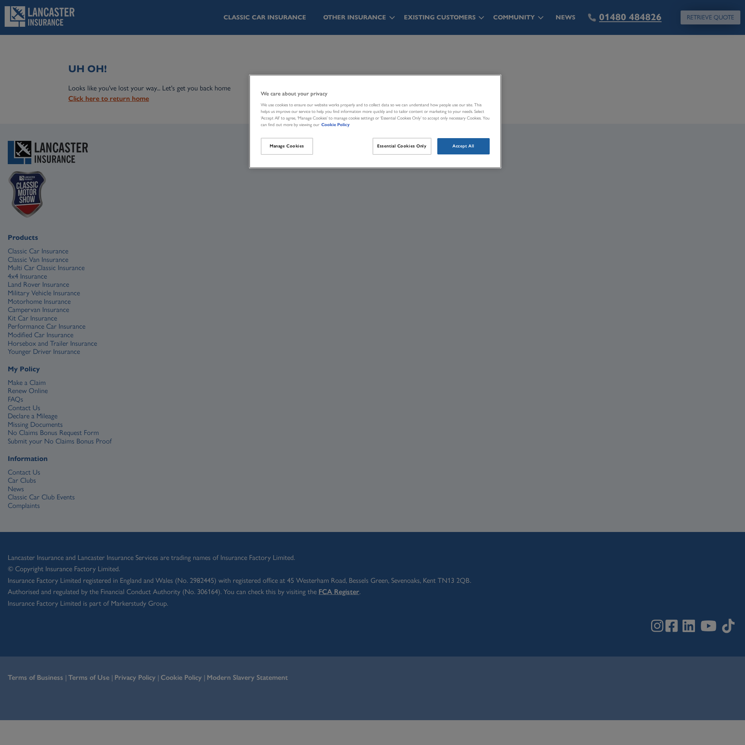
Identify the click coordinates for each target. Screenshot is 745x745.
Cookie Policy (335, 124)
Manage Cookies (287, 146)
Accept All (463, 146)
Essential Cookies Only (402, 146)
